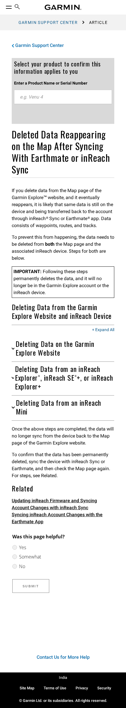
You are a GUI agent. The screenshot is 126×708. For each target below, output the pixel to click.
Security (104, 688)
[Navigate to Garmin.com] (63, 7)
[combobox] (63, 97)
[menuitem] (17, 7)
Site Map (27, 688)
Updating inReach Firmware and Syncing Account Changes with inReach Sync (54, 504)
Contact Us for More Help (63, 657)
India (63, 677)
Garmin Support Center (48, 22)
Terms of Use (55, 688)
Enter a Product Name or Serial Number (50, 83)
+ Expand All (103, 330)
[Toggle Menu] (3, 6)
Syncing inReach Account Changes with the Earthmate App (57, 518)
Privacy (82, 688)
